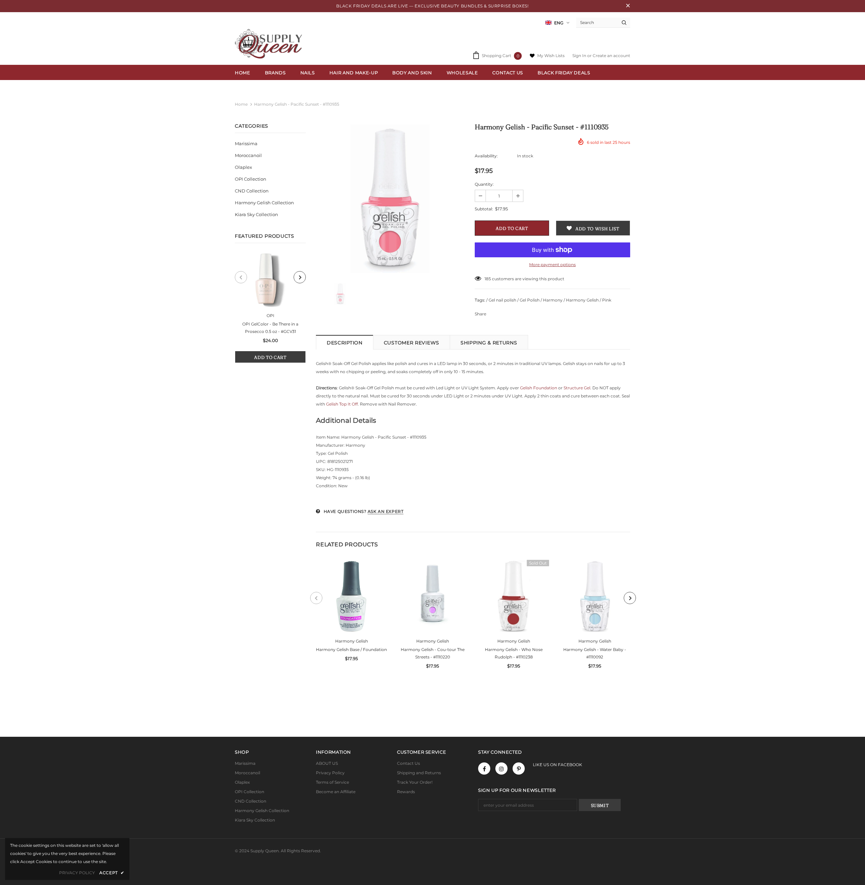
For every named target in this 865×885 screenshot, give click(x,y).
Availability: (486, 155)
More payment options (552, 264)
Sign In (579, 55)
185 (488, 278)
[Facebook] (484, 768)
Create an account (611, 55)
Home (241, 104)
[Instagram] (501, 768)
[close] (627, 6)
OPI (270, 315)
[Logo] (270, 44)
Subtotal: (484, 208)
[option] (270, 308)
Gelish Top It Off (342, 404)
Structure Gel (577, 387)
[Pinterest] (519, 768)
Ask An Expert (386, 511)
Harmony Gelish (351, 641)
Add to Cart (270, 357)
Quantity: (484, 184)
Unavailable (513, 601)
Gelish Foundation (538, 387)
